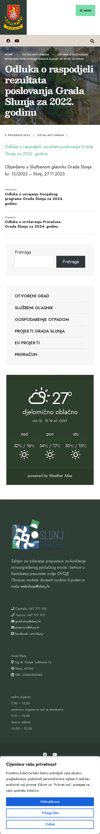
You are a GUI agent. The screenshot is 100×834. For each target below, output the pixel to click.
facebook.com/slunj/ (29, 633)
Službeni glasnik (34, 308)
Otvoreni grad (32, 296)
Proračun (26, 354)
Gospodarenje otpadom (42, 319)
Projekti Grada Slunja (40, 331)
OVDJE (63, 573)
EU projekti (27, 343)
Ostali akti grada (35, 54)
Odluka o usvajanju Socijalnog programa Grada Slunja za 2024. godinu (34, 197)
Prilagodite (50, 812)
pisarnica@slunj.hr (27, 627)
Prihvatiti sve (50, 801)
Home (9, 54)
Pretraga (23, 252)
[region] (50, 795)
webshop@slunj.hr (35, 586)
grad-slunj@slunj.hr (28, 621)
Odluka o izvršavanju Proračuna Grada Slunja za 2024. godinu (32, 222)
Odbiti (50, 824)
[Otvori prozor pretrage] (92, 40)
